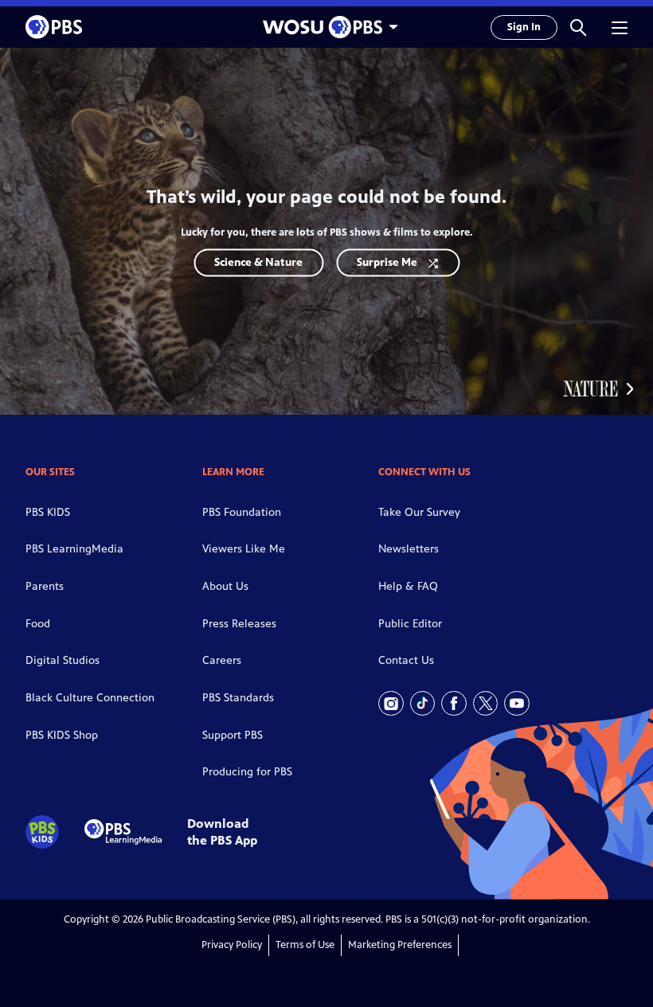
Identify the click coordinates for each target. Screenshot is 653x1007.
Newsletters (408, 549)
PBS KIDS (47, 512)
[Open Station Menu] (326, 27)
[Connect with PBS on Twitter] (486, 703)
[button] (578, 27)
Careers (221, 660)
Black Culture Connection (89, 698)
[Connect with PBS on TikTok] (423, 703)
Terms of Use (305, 945)
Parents (44, 586)
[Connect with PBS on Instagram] (391, 703)
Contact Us (406, 660)
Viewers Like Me (243, 549)
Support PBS (232, 735)
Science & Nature (258, 262)
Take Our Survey (419, 512)
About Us (225, 586)
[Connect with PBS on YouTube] (517, 703)
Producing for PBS (247, 772)
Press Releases (239, 623)
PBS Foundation (241, 512)
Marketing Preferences (400, 945)
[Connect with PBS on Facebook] (454, 703)
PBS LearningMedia (74, 549)
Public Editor (410, 623)
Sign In (524, 27)
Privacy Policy (231, 945)
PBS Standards (238, 698)
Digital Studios (62, 660)
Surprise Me (387, 262)
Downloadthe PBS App (222, 832)
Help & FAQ (408, 586)
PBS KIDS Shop (61, 735)
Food (37, 623)
